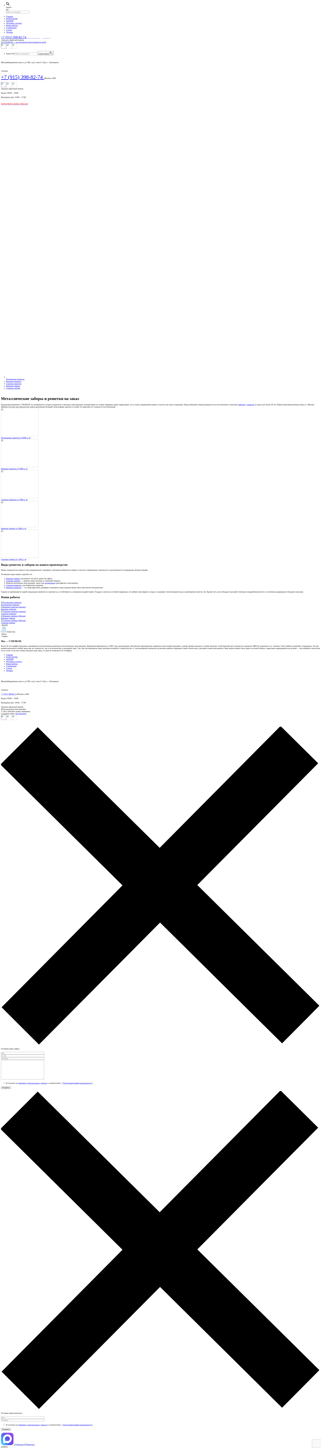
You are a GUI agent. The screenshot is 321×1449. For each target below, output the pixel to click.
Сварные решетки (13, 585)
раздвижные (50, 583)
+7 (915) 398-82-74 (14, 37)
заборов (241, 405)
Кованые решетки (13, 588)
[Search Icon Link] (8, 5)
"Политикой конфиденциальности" (77, 1083)
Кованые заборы (13, 578)
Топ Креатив (20, 714)
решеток (250, 405)
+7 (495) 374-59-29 (80, 650)
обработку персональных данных (32, 1083)
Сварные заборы (13, 581)
